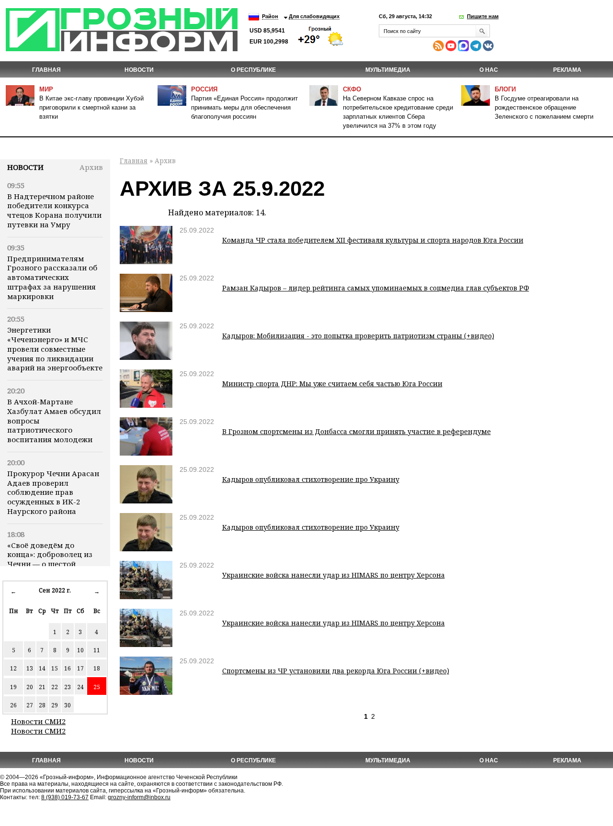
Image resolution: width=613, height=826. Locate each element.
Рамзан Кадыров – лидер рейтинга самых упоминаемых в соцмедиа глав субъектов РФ (375, 287)
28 (42, 705)
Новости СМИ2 (38, 721)
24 (80, 687)
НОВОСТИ (139, 70)
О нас (488, 70)
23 (67, 687)
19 (13, 687)
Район (270, 16)
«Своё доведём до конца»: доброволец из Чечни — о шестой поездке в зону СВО (49, 559)
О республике (253, 70)
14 (42, 668)
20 (29, 687)
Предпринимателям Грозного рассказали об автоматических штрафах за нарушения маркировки (52, 277)
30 (67, 705)
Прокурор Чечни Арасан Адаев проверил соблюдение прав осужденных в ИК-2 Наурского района (53, 492)
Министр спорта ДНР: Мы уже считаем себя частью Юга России (332, 383)
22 (54, 687)
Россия (204, 89)
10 (80, 650)
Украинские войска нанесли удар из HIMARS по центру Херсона (333, 575)
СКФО (352, 89)
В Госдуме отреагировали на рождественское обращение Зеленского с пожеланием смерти (544, 107)
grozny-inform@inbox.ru (139, 797)
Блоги (505, 89)
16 (67, 668)
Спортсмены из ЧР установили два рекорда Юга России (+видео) (335, 670)
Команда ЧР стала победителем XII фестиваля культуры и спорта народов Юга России (372, 240)
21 (42, 687)
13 (29, 668)
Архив (91, 167)
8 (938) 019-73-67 (65, 797)
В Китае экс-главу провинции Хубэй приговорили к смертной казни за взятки (91, 107)
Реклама (567, 70)
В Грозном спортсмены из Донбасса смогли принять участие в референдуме (356, 431)
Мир (46, 89)
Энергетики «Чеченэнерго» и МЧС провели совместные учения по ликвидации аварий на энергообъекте (54, 348)
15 (54, 668)
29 (54, 705)
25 (96, 687)
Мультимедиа (387, 70)
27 (29, 705)
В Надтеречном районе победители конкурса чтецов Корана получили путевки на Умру (54, 210)
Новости (25, 167)
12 (13, 668)
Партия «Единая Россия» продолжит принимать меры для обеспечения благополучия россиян (244, 107)
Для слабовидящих (314, 16)
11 (96, 650)
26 (13, 705)
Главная (46, 70)
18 (96, 668)
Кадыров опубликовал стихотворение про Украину (310, 479)
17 (80, 668)
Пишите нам (483, 16)
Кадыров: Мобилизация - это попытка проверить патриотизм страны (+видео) (358, 335)
